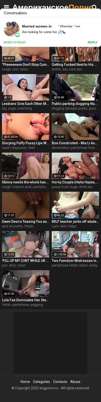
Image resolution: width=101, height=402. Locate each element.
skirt (63, 226)
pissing (94, 108)
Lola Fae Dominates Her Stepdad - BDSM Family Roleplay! (25, 300)
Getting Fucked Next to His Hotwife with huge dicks (75, 65)
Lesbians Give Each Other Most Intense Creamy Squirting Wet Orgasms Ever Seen (25, 104)
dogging (58, 108)
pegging (36, 305)
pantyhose (21, 305)
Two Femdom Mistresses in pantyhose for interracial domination (75, 261)
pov (5, 265)
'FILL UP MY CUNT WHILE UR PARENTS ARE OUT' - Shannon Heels (25, 261)
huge (74, 187)
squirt (6, 148)
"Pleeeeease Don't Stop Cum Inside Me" (25, 65)
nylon (24, 69)
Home (25, 382)
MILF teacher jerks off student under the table (75, 221)
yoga (12, 108)
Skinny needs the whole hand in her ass (25, 182)
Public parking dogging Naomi (75, 104)
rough (6, 69)
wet (15, 69)
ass (65, 69)
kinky (94, 265)
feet (31, 148)
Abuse (75, 382)
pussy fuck (60, 187)
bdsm (83, 265)
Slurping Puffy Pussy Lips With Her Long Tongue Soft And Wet (25, 143)
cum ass (75, 69)
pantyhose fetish (84, 148)
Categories (41, 382)
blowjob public (77, 108)
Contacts (60, 382)
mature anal (22, 187)
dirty (12, 265)
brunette (16, 226)
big (4, 108)
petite (56, 69)
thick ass (86, 187)
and (5, 226)
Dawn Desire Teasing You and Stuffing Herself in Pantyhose (25, 221)
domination (60, 148)
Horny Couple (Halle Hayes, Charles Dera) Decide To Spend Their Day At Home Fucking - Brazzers (75, 182)
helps (72, 226)
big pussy (19, 148)
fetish (28, 226)
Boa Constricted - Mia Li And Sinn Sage (75, 143)
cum (55, 226)
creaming (24, 108)
